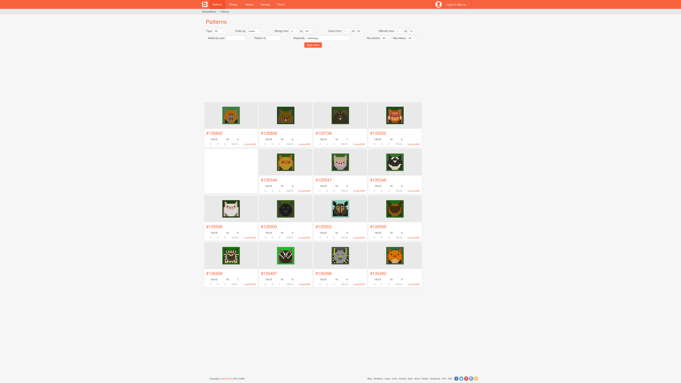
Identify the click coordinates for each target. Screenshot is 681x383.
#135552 (378, 133)
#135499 (214, 273)
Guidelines (435, 378)
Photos (233, 4)
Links (394, 378)
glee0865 (251, 144)
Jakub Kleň (226, 378)
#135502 (323, 226)
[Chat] (476, 4)
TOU (444, 378)
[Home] (204, 4)
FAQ (450, 378)
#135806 (269, 133)
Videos (249, 4)
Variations (378, 378)
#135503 (269, 226)
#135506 (214, 226)
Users (387, 378)
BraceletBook (209, 11)
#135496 (323, 273)
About (417, 378)
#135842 (214, 133)
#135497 (269, 273)
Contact (402, 378)
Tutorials (265, 4)
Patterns (217, 4)
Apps (410, 378)
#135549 (269, 180)
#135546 (378, 180)
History (425, 378)
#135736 (323, 133)
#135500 (378, 226)
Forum (281, 4)
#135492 (378, 273)
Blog (369, 378)
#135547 (323, 180)
